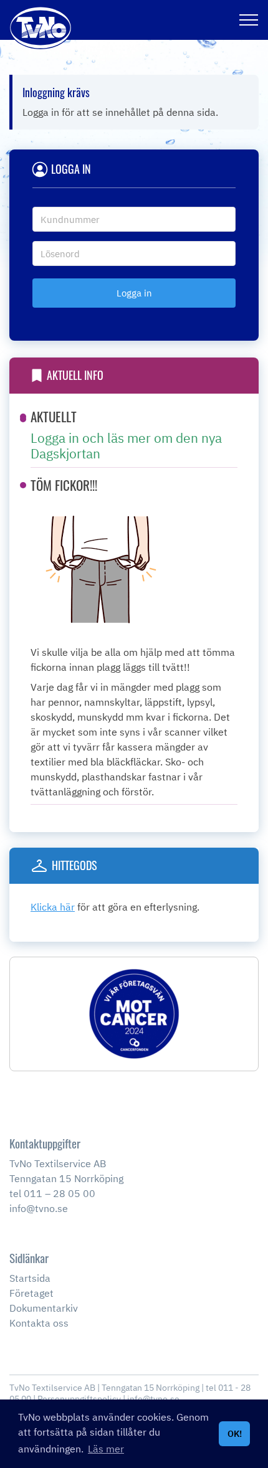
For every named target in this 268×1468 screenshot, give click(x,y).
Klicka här (53, 907)
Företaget (31, 1293)
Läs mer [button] (106, 1448)
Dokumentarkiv (43, 1308)
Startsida (29, 1278)
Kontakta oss (39, 1323)
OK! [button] (234, 1433)
